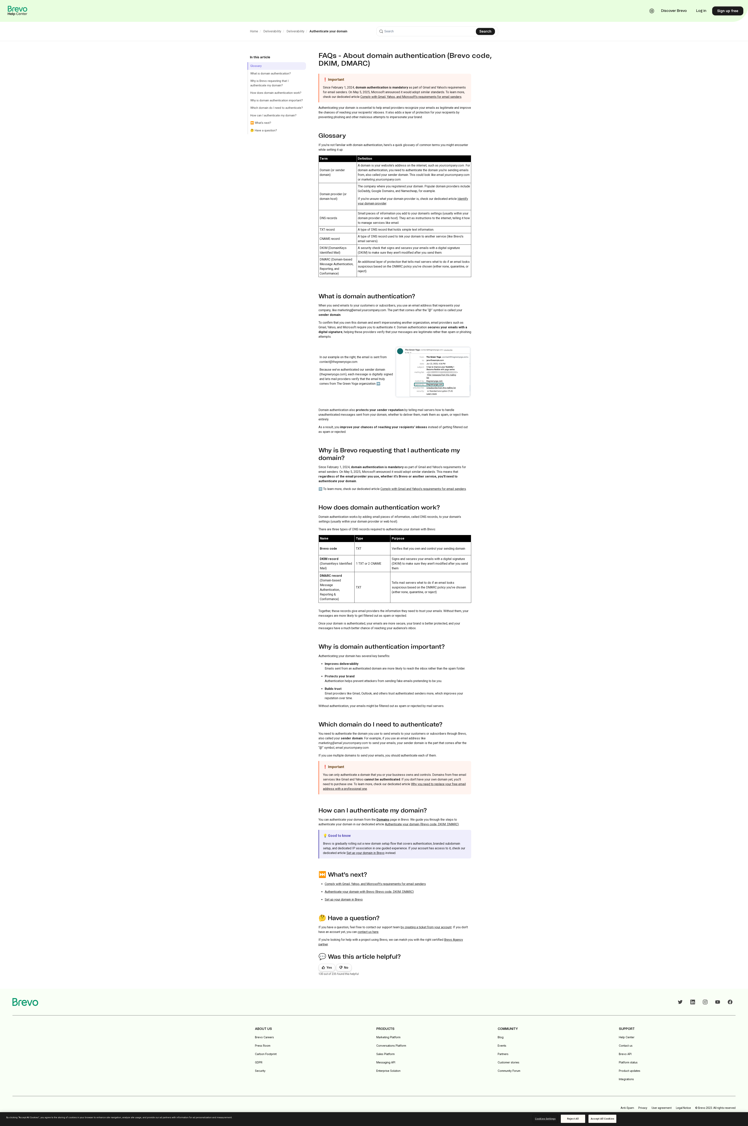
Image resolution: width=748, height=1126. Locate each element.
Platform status (628, 1062)
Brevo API (625, 1054)
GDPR (258, 1062)
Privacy (642, 1107)
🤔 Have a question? (263, 130)
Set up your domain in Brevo (366, 853)
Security (260, 1070)
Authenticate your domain (328, 31)
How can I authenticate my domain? (273, 115)
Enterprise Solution (388, 1070)
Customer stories (508, 1062)
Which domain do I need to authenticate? (276, 108)
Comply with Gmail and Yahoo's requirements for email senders (423, 489)
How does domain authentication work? (275, 93)
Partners (503, 1054)
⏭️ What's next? (260, 123)
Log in (701, 11)
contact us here (368, 932)
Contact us (625, 1045)
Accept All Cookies (602, 1118)
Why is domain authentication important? (276, 100)
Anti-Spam (627, 1107)
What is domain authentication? (270, 73)
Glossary (256, 66)
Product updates (629, 1070)
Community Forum (509, 1070)
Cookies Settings (545, 1118)
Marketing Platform (388, 1037)
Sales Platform (385, 1054)
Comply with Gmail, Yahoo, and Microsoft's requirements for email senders (410, 97)
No (346, 967)
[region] (374, 1119)
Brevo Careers (264, 1037)
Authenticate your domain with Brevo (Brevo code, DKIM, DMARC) (369, 892)
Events (502, 1045)
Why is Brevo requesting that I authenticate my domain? (269, 83)
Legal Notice (683, 1107)
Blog (501, 1037)
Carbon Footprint (266, 1054)
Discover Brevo (674, 11)
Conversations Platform (391, 1045)
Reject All (573, 1118)
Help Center (626, 1037)
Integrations (626, 1079)
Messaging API (385, 1062)
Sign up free (727, 11)
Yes (329, 967)
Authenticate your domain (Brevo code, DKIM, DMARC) (422, 824)
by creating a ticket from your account (426, 927)
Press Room (262, 1045)
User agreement (662, 1107)
